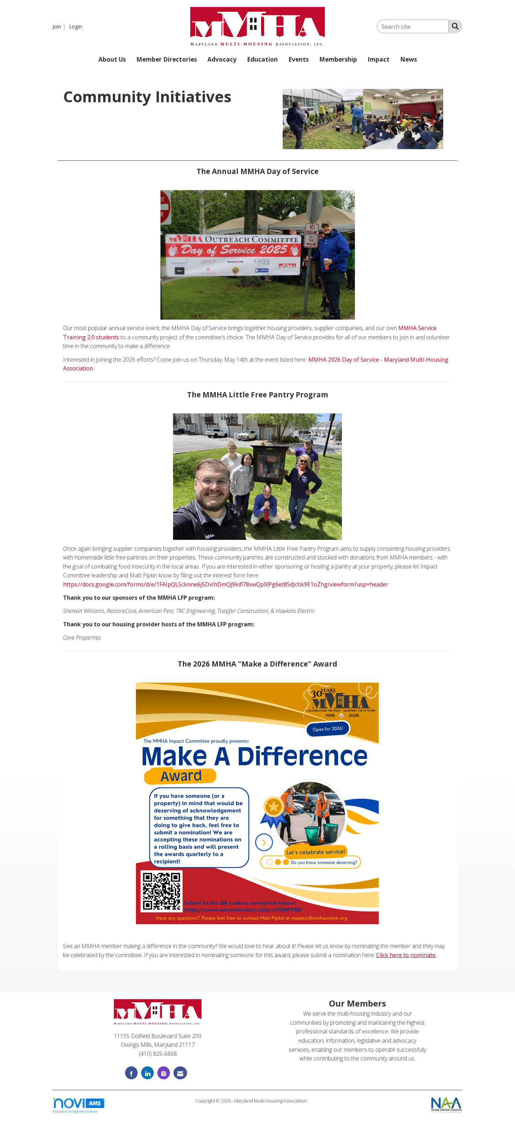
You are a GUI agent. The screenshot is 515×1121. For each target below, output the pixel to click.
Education (262, 59)
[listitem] (60, 26)
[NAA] (446, 1104)
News (408, 59)
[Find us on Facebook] (131, 1072)
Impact (379, 59)
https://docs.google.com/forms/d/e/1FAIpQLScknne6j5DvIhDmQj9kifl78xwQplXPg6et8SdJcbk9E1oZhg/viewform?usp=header (226, 584)
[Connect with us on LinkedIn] (147, 1072)
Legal (314, 1101)
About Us (112, 59)
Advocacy (221, 59)
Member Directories (166, 59)
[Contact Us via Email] (180, 1072)
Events (298, 59)
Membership (338, 59)
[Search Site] (454, 26)
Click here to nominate (405, 955)
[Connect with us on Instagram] (163, 1072)
